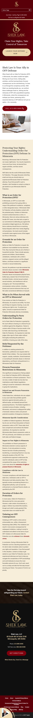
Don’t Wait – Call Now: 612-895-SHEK (16, 15)
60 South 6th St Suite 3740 (16, 637)
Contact (27, 707)
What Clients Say (10, 660)
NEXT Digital (26, 715)
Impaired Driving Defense (21, 698)
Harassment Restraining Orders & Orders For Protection (16, 704)
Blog (22, 707)
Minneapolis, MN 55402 (16, 639)
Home (6, 698)
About (11, 698)
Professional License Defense (11, 707)
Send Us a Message (22, 660)
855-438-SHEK (20, 647)
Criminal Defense (16, 700)
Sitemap (21, 709)
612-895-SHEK (18, 644)
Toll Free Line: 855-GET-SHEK (16, 17)
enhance (17, 536)
